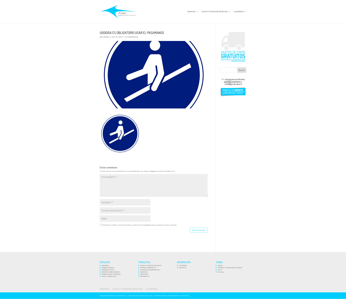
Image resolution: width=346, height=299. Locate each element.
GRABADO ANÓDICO (108, 268)
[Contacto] (233, 96)
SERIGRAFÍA (105, 265)
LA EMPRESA (239, 12)
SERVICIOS (191, 12)
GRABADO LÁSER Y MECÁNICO (111, 274)
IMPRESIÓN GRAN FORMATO (111, 272)
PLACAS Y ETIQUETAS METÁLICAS (215, 12)
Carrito (220, 270)
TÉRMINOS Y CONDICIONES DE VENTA (230, 268)
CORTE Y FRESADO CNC (109, 276)
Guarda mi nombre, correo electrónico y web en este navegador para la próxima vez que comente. (140, 225)
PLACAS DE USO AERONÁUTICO (150, 270)
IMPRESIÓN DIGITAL (108, 270)
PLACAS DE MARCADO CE (148, 268)
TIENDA (220, 265)
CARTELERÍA (144, 274)
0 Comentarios (131, 37)
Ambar (106, 37)
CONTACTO (182, 268)
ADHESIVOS (143, 272)
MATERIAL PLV (144, 276)
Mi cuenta (221, 272)
